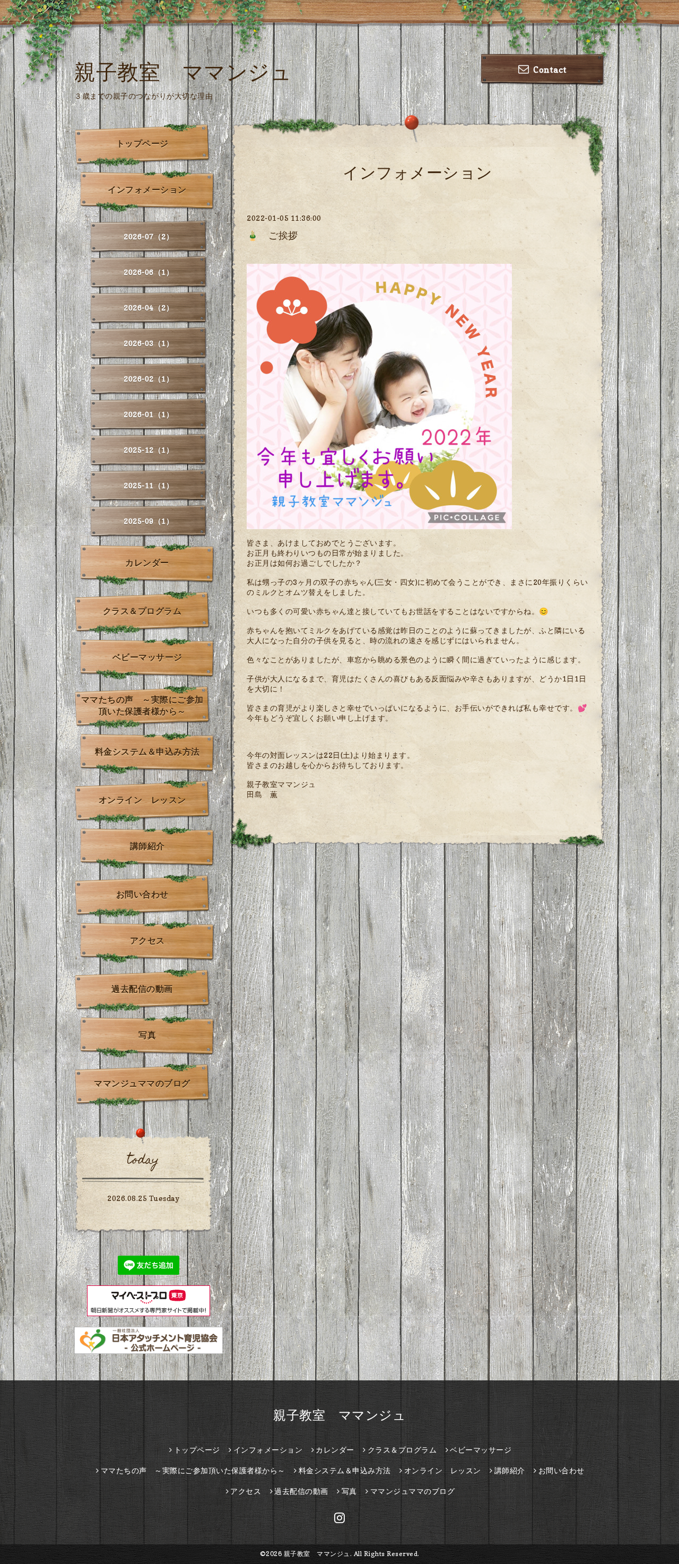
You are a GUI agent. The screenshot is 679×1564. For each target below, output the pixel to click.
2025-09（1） (148, 520)
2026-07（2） (148, 236)
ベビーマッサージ (147, 657)
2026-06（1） (148, 271)
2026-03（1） (148, 343)
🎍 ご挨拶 (272, 235)
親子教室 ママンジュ (183, 71)
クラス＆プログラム (142, 611)
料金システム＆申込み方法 (147, 751)
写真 (147, 1035)
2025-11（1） (148, 485)
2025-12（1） (148, 449)
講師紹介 (147, 846)
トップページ (142, 143)
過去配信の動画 (142, 988)
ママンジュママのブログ (142, 1083)
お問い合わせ (142, 894)
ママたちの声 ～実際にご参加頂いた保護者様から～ (142, 705)
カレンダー (147, 562)
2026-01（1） (148, 414)
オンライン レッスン (142, 799)
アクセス (147, 940)
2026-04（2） (148, 307)
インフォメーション (147, 189)
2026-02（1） (148, 378)
